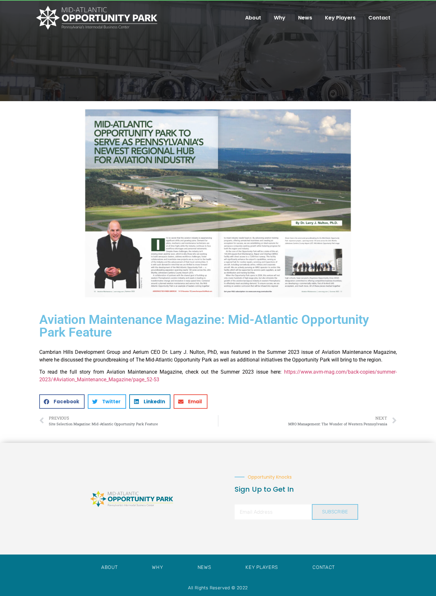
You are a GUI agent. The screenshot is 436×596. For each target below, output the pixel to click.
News (305, 17)
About (253, 17)
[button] (62, 401)
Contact (379, 17)
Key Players (340, 17)
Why (279, 17)
